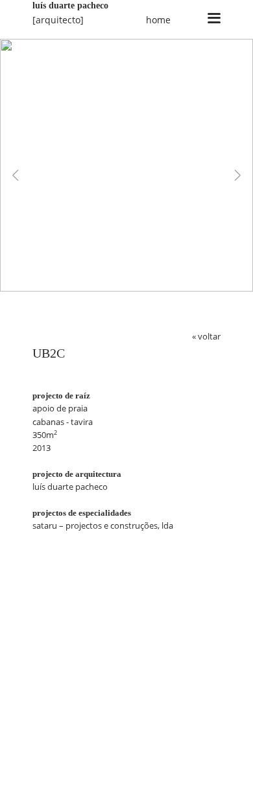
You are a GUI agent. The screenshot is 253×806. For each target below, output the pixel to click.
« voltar (206, 336)
